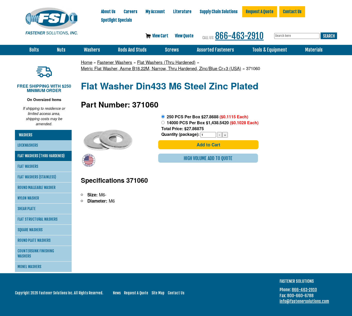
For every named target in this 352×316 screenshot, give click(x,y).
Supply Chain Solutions (219, 11)
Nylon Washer (28, 198)
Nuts (61, 50)
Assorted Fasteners (215, 50)
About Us (108, 11)
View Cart (160, 35)
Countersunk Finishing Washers (36, 253)
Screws (172, 50)
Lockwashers (28, 145)
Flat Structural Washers (37, 219)
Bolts (34, 50)
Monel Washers (29, 266)
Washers (92, 50)
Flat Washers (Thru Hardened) (166, 62)
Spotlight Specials (116, 20)
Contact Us (292, 11)
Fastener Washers (114, 62)
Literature (182, 11)
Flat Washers (28, 166)
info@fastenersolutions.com (304, 301)
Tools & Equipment (269, 50)
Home (86, 62)
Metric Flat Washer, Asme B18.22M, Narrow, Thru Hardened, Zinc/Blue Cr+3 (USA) (161, 68)
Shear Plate (27, 208)
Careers (130, 11)
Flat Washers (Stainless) (37, 177)
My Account (155, 11)
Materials (314, 50)
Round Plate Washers (34, 240)
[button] (208, 158)
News (117, 293)
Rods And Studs (132, 50)
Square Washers (30, 230)
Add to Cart (208, 145)
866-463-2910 (239, 36)
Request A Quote (259, 11)
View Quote (184, 35)
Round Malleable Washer (36, 187)
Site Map (158, 293)
